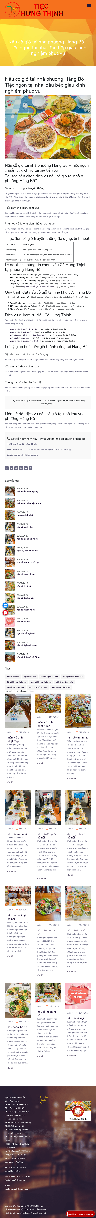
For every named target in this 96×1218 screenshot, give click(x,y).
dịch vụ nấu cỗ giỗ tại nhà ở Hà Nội (38, 286)
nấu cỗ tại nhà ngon (27, 645)
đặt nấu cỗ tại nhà (26, 633)
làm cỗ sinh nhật (25, 515)
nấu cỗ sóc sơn (13, 676)
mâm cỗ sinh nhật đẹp (28, 491)
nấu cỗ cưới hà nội (26, 574)
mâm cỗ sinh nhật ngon (29, 503)
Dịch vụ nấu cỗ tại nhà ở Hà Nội (23, 329)
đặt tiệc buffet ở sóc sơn (73, 676)
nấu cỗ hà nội (23, 621)
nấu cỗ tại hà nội (25, 598)
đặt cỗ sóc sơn (30, 676)
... (17, 777)
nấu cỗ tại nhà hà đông (28, 657)
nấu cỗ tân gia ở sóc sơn (41, 682)
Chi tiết (10, 782)
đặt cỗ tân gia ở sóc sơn (16, 682)
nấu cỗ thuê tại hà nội (28, 562)
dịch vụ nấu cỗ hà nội (27, 550)
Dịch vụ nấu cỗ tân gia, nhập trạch (24, 341)
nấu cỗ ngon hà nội (26, 609)
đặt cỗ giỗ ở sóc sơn (64, 682)
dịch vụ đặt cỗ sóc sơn (37, 687)
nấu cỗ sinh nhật (25, 527)
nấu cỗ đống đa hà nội (28, 538)
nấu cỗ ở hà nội (24, 586)
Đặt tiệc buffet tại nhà (19, 338)
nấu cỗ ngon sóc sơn (49, 676)
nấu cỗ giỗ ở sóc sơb (15, 687)
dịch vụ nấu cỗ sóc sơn (61, 687)
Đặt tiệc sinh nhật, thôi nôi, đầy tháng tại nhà (29, 335)
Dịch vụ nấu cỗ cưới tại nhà (21, 332)
